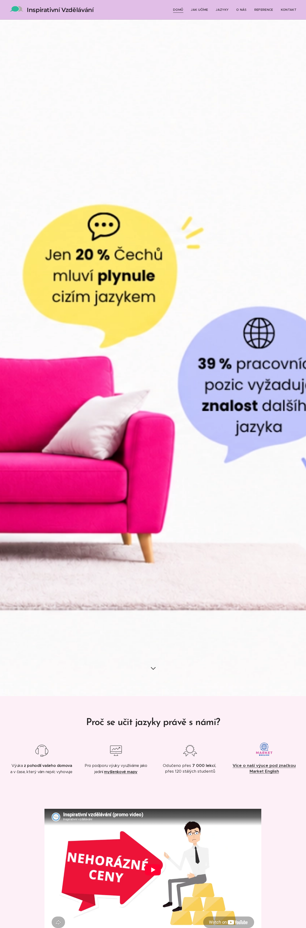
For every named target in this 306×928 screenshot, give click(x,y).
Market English (264, 771)
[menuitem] (179, 10)
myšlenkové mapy (120, 771)
